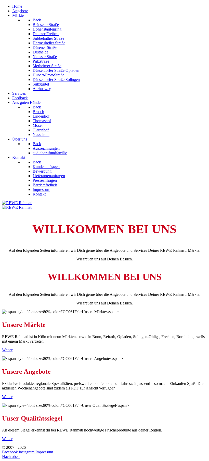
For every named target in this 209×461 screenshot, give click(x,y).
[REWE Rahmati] (17, 203)
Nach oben (11, 456)
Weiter (7, 350)
